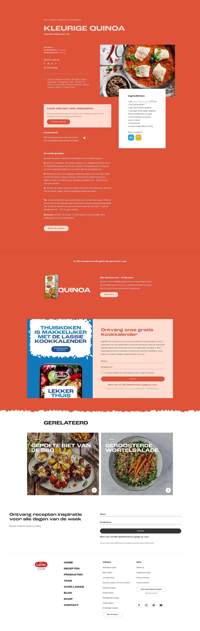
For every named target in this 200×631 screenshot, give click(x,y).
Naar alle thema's (112, 614)
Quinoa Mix (60, 84)
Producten (73, 575)
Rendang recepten (109, 588)
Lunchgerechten (108, 578)
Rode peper (51, 82)
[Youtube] (161, 605)
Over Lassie (74, 587)
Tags (68, 581)
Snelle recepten (108, 603)
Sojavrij (86, 84)
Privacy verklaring (142, 578)
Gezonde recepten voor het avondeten (116, 583)
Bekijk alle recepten (56, 228)
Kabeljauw (58, 79)
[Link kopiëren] (59, 63)
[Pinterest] (153, 605)
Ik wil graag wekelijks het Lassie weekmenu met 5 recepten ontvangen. (129, 373)
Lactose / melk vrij (54, 87)
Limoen (84, 79)
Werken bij (140, 567)
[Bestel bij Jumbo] (138, 137)
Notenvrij (78, 84)
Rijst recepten (107, 572)
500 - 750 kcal (75, 82)
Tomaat (50, 79)
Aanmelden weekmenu (58, 121)
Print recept (52, 68)
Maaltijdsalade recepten (111, 598)
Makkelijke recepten (109, 567)
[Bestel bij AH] (131, 137)
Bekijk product (109, 294)
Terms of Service (151, 388)
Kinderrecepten (108, 593)
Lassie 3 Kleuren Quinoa (141, 101)
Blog (68, 593)
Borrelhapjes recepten (110, 608)
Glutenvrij (70, 84)
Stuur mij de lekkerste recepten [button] (151, 589)
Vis (84, 82)
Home (46, 20)
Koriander (75, 79)
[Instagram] (146, 605)
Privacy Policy (140, 388)
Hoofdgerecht (62, 82)
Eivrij (73, 87)
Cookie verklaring (142, 583)
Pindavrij (66, 87)
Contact (71, 605)
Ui (53, 84)
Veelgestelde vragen (143, 572)
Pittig (49, 84)
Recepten (52, 20)
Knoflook (67, 79)
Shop (68, 599)
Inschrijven (132, 379)
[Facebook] (139, 605)
